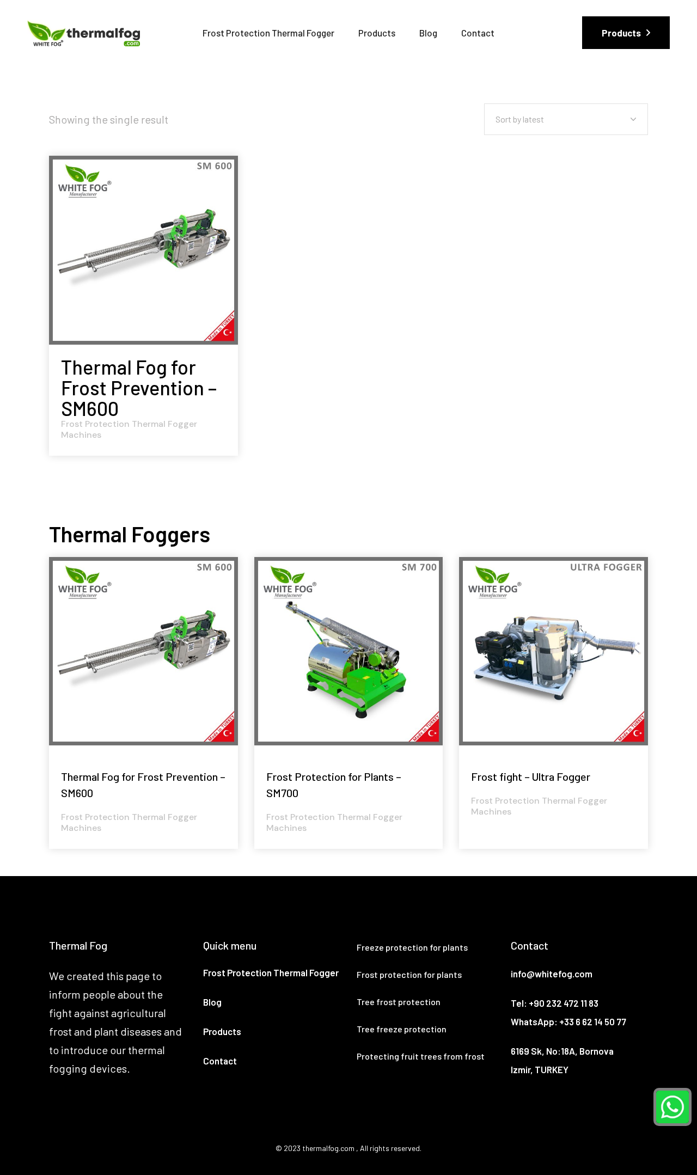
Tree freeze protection (402, 1029)
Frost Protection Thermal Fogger (271, 972)
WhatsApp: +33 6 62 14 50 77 (568, 1021)
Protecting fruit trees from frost (421, 1056)
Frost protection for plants (409, 974)
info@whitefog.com (551, 973)
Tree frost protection (399, 1001)
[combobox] (566, 119)
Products (222, 1031)
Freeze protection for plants (412, 947)
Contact (220, 1060)
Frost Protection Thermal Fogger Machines (129, 429)
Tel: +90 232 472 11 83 (554, 1002)
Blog (212, 1001)
